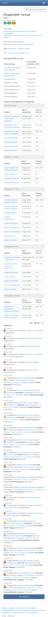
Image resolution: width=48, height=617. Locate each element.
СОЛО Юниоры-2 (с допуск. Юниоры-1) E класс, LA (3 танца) (23, 588)
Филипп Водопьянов (12, 116)
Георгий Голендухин (12, 257)
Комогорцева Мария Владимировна (12, 74)
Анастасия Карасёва (8, 119)
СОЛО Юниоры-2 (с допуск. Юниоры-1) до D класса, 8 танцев (23, 431)
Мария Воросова (11, 174)
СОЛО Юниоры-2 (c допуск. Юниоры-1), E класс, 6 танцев (19, 381)
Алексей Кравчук (10, 223)
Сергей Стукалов (10, 264)
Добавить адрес (23, 48)
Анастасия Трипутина (8, 267)
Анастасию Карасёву (14, 523)
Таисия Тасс (10, 260)
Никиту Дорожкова (24, 390)
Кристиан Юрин (10, 289)
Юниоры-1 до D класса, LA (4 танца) (17, 457)
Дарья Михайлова (11, 134)
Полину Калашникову (25, 378)
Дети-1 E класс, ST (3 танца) (14, 444)
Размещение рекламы (29, 610)
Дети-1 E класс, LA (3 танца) (14, 565)
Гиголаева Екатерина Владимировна (12, 69)
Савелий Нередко (11, 142)
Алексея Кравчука (33, 497)
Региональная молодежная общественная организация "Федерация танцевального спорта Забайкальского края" (23, 34)
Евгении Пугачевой (34, 505)
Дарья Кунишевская (12, 227)
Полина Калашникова (9, 218)
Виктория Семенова (12, 127)
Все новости (24, 597)
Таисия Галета (10, 213)
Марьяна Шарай (10, 202)
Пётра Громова (33, 362)
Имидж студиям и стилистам (13, 608)
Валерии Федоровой (11, 515)
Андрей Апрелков (11, 272)
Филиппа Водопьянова (26, 521)
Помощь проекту (31, 612)
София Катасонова (11, 178)
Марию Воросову (24, 465)
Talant (5, 3)
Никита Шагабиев (11, 315)
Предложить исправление (36, 9)
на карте (12, 48)
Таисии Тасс (31, 354)
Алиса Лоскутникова (12, 232)
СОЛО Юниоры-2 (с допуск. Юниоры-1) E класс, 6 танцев (23, 551)
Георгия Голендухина (35, 330)
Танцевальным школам (10, 610)
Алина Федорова (10, 317)
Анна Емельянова (11, 138)
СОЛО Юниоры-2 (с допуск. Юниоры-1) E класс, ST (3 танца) (23, 576)
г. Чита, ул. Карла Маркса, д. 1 (18, 53)
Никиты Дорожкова (34, 513)
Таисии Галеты (32, 370)
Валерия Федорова (11, 182)
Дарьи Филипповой (10, 507)
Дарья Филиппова (11, 146)
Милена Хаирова (10, 208)
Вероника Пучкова (11, 311)
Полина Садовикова (12, 285)
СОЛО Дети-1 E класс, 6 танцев (23, 479)
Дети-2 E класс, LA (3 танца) (14, 525)
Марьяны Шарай (33, 346)
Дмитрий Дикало (10, 125)
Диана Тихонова (10, 240)
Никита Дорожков (11, 168)
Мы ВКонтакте (17, 612)
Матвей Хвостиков (11, 131)
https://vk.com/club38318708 (22, 44)
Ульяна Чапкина (10, 150)
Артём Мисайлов (10, 200)
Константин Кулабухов (9, 307)
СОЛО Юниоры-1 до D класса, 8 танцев (27, 489)
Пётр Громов (9, 277)
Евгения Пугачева (11, 170)
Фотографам (30, 608)
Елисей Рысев (9, 236)
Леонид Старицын (11, 206)
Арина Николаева (11, 281)
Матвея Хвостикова (34, 338)
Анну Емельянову (20, 477)
